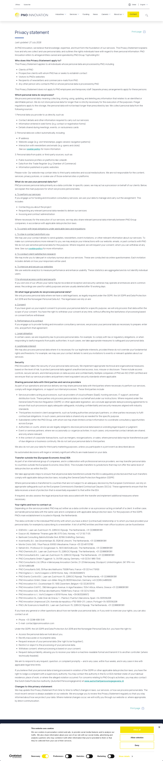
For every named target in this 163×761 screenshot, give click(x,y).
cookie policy (33, 149)
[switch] (68, 756)
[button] (147, 15)
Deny (137, 745)
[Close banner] (159, 727)
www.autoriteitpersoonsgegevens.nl (104, 681)
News (95, 14)
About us (118, 14)
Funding (86, 14)
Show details (124, 756)
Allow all (137, 730)
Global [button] (138, 5)
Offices (17, 5)
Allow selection (137, 738)
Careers (105, 14)
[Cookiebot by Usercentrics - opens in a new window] (15, 756)
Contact (133, 14)
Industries (60, 14)
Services (73, 14)
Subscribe (27, 5)
